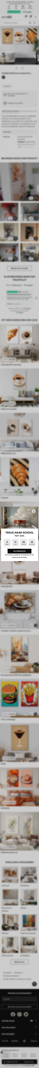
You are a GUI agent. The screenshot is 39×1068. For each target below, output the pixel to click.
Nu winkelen (19, 551)
